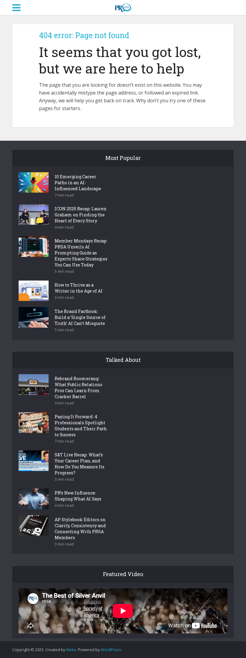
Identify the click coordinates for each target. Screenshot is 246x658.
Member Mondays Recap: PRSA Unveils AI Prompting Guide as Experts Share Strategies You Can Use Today (81, 253)
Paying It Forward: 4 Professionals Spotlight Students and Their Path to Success (81, 425)
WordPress (111, 649)
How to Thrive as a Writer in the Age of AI (79, 288)
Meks (71, 649)
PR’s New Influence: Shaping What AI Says (78, 496)
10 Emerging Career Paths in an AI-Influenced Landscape (78, 182)
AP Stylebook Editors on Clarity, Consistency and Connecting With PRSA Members (80, 528)
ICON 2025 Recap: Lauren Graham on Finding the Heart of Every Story (80, 215)
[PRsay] (123, 6)
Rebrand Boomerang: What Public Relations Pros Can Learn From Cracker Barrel (78, 387)
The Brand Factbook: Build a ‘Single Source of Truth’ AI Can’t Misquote (80, 317)
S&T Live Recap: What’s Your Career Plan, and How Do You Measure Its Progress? (79, 464)
